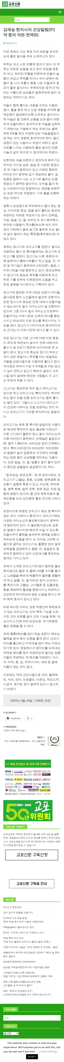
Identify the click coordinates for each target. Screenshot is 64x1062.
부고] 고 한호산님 (12, 907)
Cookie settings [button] (48, 1051)
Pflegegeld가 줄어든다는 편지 (18, 927)
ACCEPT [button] (32, 1056)
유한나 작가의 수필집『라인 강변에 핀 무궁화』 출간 (30, 947)
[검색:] (32, 19)
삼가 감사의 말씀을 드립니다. (18, 912)
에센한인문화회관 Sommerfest (19, 961)
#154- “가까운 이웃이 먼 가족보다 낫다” (23, 932)
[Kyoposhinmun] (32, 6)
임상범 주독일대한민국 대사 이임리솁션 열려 (26, 967)
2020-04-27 (11, 43)
